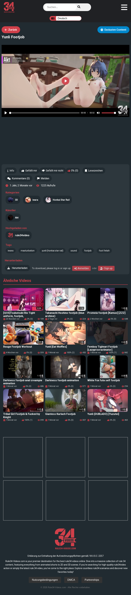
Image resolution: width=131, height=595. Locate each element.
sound (74, 250)
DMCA (71, 579)
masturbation (28, 250)
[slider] (44, 112)
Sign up (108, 268)
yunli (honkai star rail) (52, 250)
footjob (88, 250)
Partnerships (92, 579)
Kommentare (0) (21, 178)
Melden (45, 178)
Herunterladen (19, 268)
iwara (10, 250)
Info (12, 170)
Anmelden (83, 268)
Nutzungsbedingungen (45, 579)
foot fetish (104, 250)
